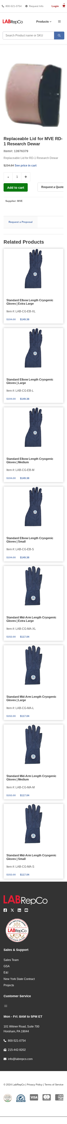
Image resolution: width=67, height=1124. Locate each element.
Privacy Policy (34, 1084)
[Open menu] (6, 1006)
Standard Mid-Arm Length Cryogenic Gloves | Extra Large (31, 619)
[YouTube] (26, 910)
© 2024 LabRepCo (14, 1084)
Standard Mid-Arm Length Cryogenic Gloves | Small (31, 857)
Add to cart (15, 187)
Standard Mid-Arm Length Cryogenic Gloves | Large (31, 698)
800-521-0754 (14, 6)
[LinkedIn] (19, 910)
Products (42, 21)
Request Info (36, 6)
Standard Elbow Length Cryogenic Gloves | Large (29, 381)
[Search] (59, 35)
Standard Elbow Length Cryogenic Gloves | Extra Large (29, 302)
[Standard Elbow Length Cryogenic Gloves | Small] (33, 506)
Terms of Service (53, 1084)
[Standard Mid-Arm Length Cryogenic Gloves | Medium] (33, 744)
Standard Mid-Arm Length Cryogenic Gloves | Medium (31, 778)
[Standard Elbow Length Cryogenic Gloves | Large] (33, 348)
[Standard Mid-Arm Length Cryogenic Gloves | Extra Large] (33, 586)
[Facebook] (5, 910)
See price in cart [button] (25, 165)
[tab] (21, 222)
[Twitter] (12, 910)
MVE (20, 201)
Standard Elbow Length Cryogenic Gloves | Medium (29, 460)
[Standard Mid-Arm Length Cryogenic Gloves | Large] (33, 665)
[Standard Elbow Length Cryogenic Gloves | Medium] (33, 427)
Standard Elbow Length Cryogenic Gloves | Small (29, 540)
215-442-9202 (17, 1049)
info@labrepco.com (20, 1058)
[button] (59, 21)
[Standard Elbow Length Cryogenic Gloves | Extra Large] (33, 268)
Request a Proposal (21, 221)
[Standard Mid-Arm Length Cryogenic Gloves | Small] (33, 823)
